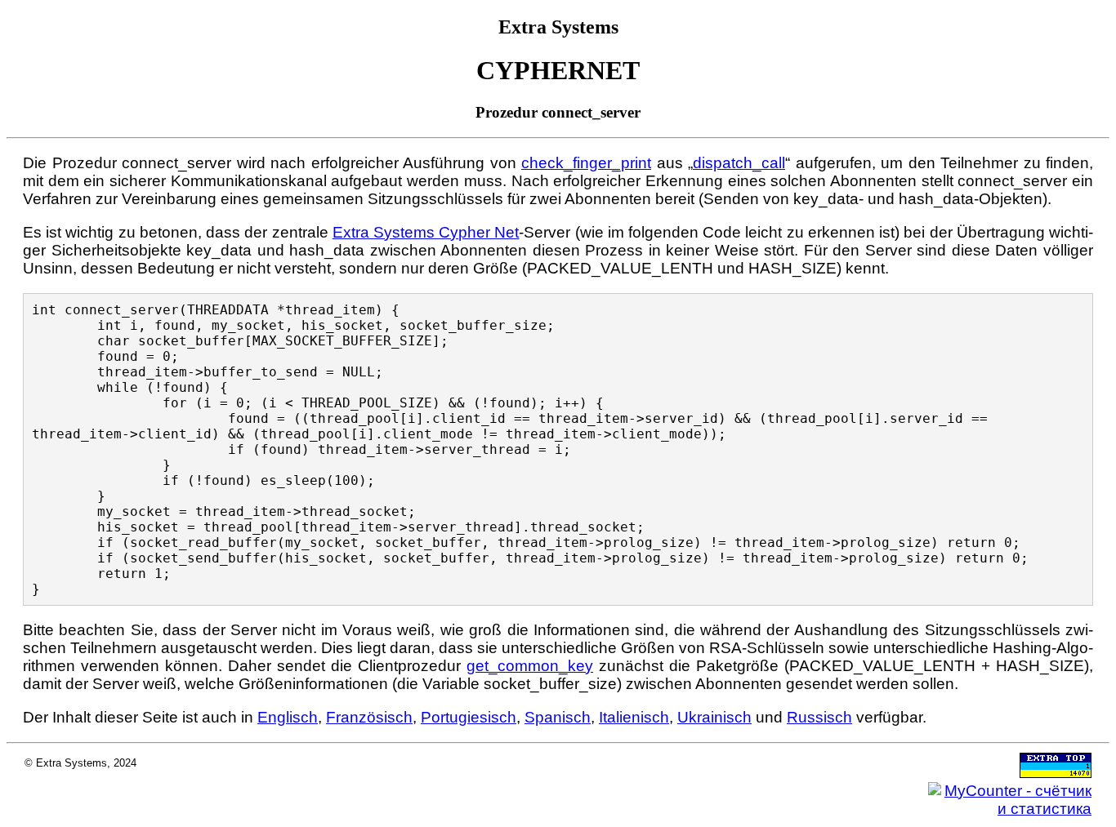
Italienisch (634, 717)
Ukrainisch (714, 717)
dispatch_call (739, 162)
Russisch (819, 717)
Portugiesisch (468, 717)
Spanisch (558, 717)
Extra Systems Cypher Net (426, 232)
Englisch (287, 717)
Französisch (369, 717)
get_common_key (529, 665)
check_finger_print (586, 162)
